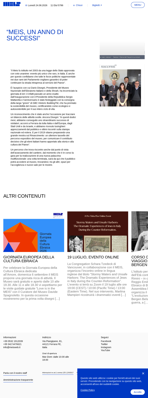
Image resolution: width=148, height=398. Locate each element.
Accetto (138, 392)
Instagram (106, 347)
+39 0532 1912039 (13, 341)
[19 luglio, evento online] (97, 231)
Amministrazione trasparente (18, 380)
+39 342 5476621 (12, 344)
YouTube (105, 350)
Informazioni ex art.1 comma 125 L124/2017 (57, 372)
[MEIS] (12, 4)
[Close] (143, 373)
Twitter (104, 344)
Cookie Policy (88, 390)
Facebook (106, 341)
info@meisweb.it (11, 347)
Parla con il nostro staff (15, 373)
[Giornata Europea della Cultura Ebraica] (33, 231)
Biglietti (96, 5)
